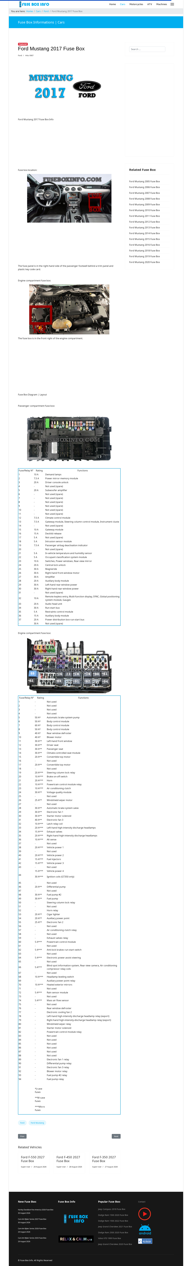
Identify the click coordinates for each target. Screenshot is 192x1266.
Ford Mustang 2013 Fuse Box (144, 227)
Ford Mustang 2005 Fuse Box (144, 181)
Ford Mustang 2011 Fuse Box (144, 216)
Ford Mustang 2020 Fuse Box (144, 262)
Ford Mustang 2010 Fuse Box (144, 210)
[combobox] (147, 49)
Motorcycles (136, 4)
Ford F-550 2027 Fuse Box (33, 1159)
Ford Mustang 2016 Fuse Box (144, 244)
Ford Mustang (37, 1122)
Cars (122, 4)
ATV (149, 4)
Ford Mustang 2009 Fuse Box (144, 204)
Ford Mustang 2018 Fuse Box (144, 250)
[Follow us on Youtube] (156, 1214)
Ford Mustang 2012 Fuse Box (144, 221)
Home (112, 4)
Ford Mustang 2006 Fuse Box (144, 187)
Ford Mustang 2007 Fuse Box (144, 192)
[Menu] (172, 4)
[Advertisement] (69, 143)
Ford (20, 55)
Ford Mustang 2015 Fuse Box (144, 239)
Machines (161, 4)
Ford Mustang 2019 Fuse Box (144, 256)
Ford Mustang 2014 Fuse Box (144, 233)
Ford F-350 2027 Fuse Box (104, 1159)
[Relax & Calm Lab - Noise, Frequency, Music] (76, 1239)
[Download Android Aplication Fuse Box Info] (156, 1229)
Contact (141, 1201)
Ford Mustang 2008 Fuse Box (144, 198)
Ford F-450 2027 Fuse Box (68, 1159)
